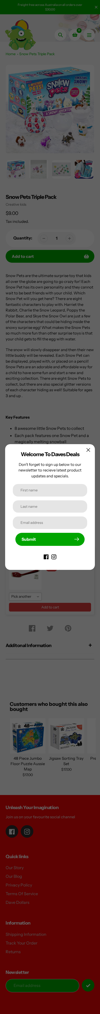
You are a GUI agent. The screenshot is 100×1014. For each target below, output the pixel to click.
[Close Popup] (88, 450)
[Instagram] (53, 556)
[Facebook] (46, 556)
